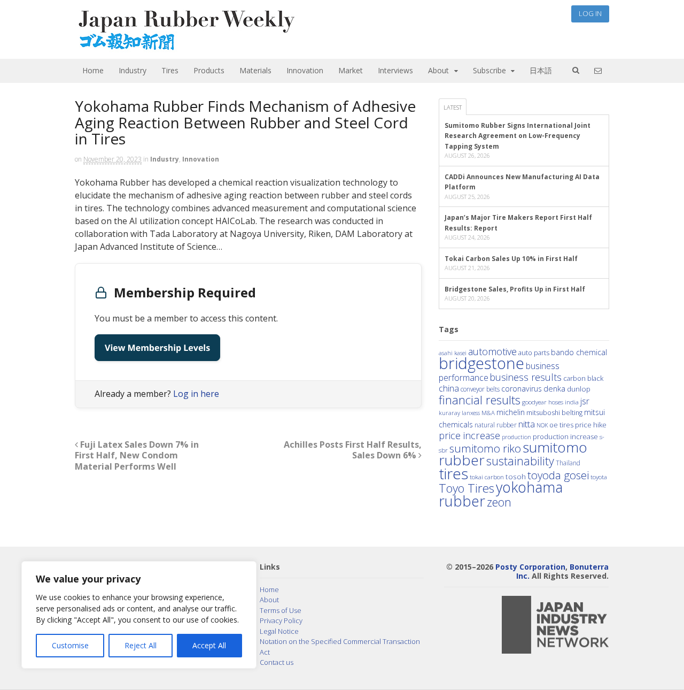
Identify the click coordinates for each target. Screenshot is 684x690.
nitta (526, 424)
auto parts (533, 352)
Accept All (209, 645)
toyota (598, 477)
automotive (492, 351)
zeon (499, 502)
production (516, 437)
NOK (542, 425)
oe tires (561, 425)
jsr (584, 401)
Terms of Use (280, 610)
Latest (453, 107)
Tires (169, 70)
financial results (479, 400)
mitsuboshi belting (554, 412)
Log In (590, 13)
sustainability (520, 461)
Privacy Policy (281, 620)
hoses (555, 401)
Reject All (141, 645)
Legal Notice (279, 631)
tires (453, 473)
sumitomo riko (485, 448)
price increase (469, 435)
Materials (255, 70)
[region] (138, 615)
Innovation (304, 70)
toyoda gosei (558, 474)
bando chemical (579, 352)
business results (526, 377)
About (438, 70)
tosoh (516, 476)
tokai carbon (487, 476)
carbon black (583, 378)
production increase (565, 436)
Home (93, 70)
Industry (132, 70)
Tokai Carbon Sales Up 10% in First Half (511, 258)
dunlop (578, 389)
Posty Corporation (530, 567)
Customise (70, 645)
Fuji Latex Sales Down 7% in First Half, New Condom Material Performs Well (137, 456)
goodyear (534, 402)
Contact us (276, 662)
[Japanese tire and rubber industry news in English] (186, 48)
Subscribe (489, 70)
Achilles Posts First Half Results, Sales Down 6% (353, 450)
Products (208, 70)
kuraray (449, 413)
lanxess (471, 413)
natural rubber (496, 425)
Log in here (196, 394)
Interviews (395, 70)
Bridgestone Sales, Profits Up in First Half (515, 289)
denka (554, 388)
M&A (488, 413)
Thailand (568, 462)
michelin (510, 412)
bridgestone (481, 363)
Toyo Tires (466, 488)
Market (350, 70)
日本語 (541, 70)
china (449, 388)
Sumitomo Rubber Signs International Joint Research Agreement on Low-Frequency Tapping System (517, 136)
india (572, 401)
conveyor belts (480, 389)
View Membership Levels (157, 348)
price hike (591, 425)
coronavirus (521, 389)
